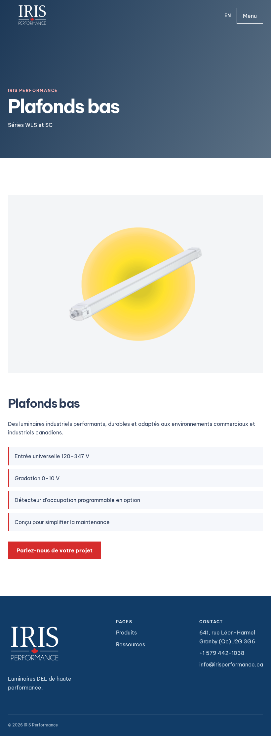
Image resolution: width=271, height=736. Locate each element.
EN (227, 15)
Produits (126, 632)
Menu (250, 16)
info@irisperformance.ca (231, 664)
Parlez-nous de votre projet (55, 550)
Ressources (130, 644)
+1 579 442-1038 (221, 653)
